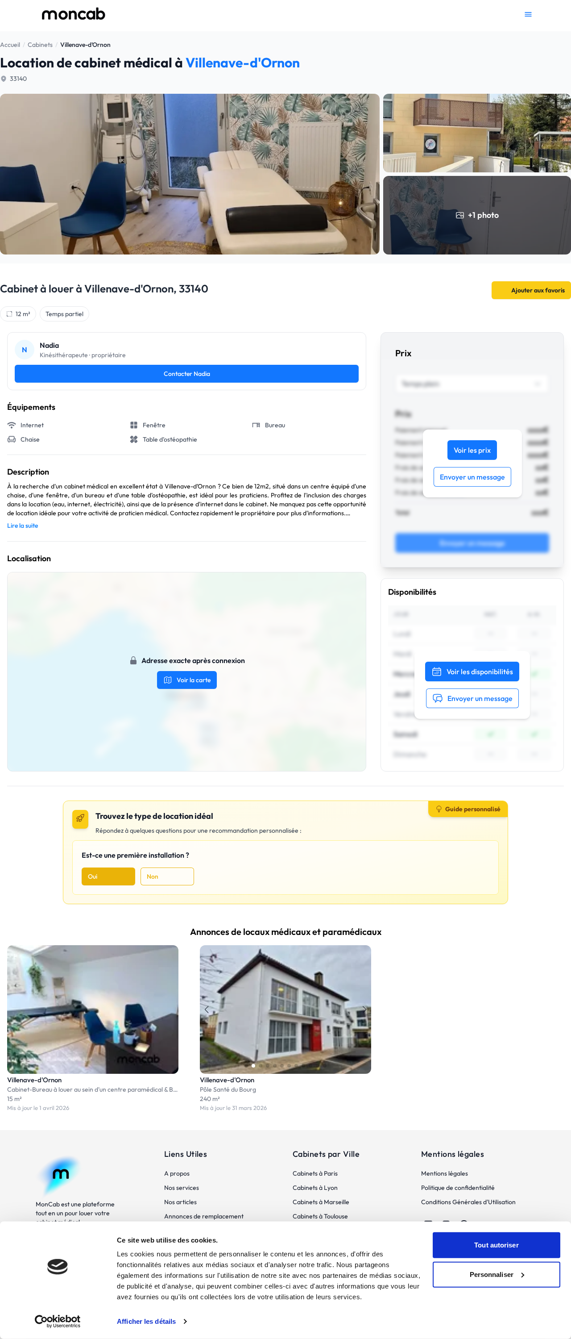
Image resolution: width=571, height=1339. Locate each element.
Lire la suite (22, 525)
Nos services (181, 1188)
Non (152, 876)
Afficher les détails (146, 1321)
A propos (177, 1173)
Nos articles (180, 1202)
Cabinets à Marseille (321, 1202)
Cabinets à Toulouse (320, 1216)
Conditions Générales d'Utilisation (468, 1202)
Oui (92, 876)
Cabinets (40, 45)
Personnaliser (491, 1274)
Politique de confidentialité (458, 1188)
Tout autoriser (496, 1245)
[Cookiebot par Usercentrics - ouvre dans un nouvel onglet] (58, 1321)
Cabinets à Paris (315, 1173)
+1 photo (483, 215)
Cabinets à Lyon (315, 1188)
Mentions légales (444, 1173)
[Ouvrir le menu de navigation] (528, 14)
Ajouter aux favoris (538, 290)
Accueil (10, 45)
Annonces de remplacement (204, 1216)
